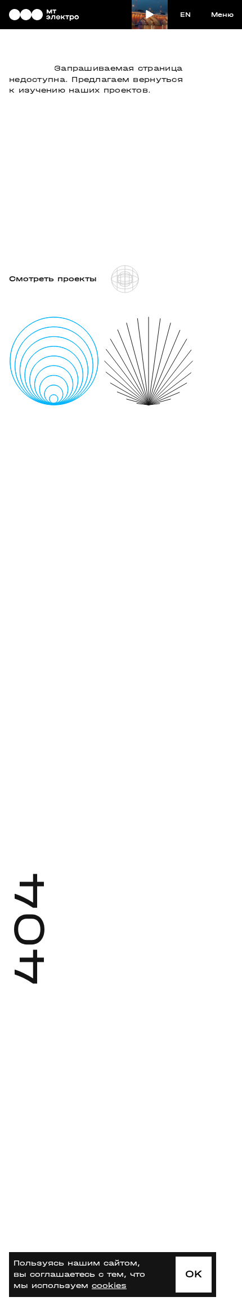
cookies (109, 1285)
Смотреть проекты (53, 279)
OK (194, 1274)
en (185, 15)
